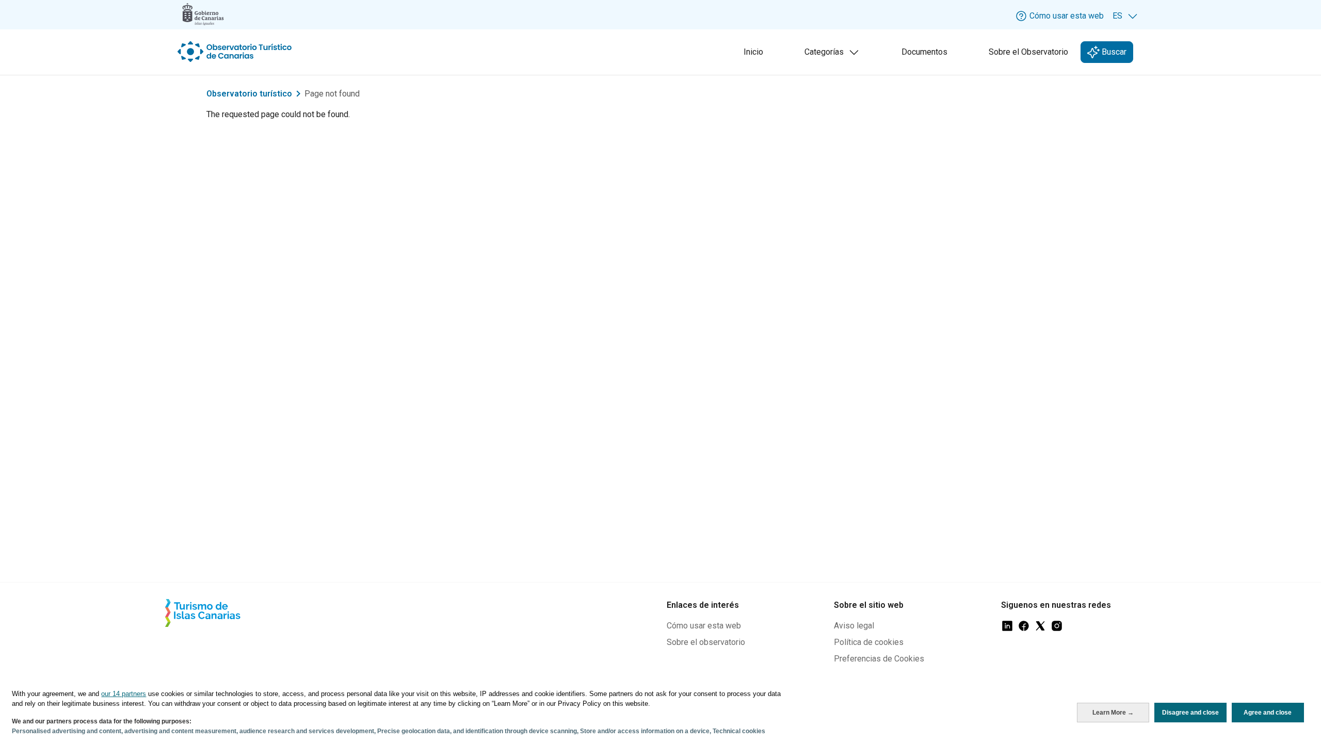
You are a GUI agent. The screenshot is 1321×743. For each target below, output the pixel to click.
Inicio (753, 52)
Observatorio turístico (249, 94)
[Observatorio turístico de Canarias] (236, 51)
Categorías (834, 55)
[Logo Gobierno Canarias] (203, 14)
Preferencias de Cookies (879, 659)
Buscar (1113, 52)
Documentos (924, 52)
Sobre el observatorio (706, 642)
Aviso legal (854, 626)
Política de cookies (869, 642)
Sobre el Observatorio (1028, 52)
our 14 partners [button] (123, 694)
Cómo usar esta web (704, 626)
